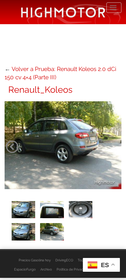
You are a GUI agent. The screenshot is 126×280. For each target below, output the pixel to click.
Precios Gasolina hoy (35, 260)
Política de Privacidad (73, 269)
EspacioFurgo (25, 269)
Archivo (46, 269)
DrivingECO (64, 260)
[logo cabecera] (63, 12)
